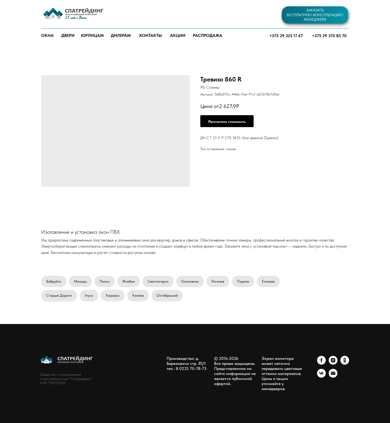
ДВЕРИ (68, 35)
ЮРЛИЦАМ (92, 35)
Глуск (89, 295)
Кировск (113, 295)
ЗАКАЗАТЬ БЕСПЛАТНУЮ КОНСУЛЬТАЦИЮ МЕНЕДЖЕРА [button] (315, 14)
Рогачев (217, 281)
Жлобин (128, 281)
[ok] (344, 363)
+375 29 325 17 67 (286, 35)
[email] (333, 376)
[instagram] (333, 363)
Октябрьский (167, 295)
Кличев (138, 295)
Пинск (104, 281)
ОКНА (47, 35)
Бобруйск (53, 281)
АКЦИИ (177, 35)
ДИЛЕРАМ (121, 35)
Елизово (268, 281)
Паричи (243, 281)
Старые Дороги (59, 295)
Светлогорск (158, 281)
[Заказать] (227, 121)
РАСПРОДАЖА (207, 35)
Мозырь (80, 281)
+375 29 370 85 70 (329, 35)
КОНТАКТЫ (150, 35)
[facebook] (321, 363)
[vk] (321, 376)
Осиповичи (190, 281)
